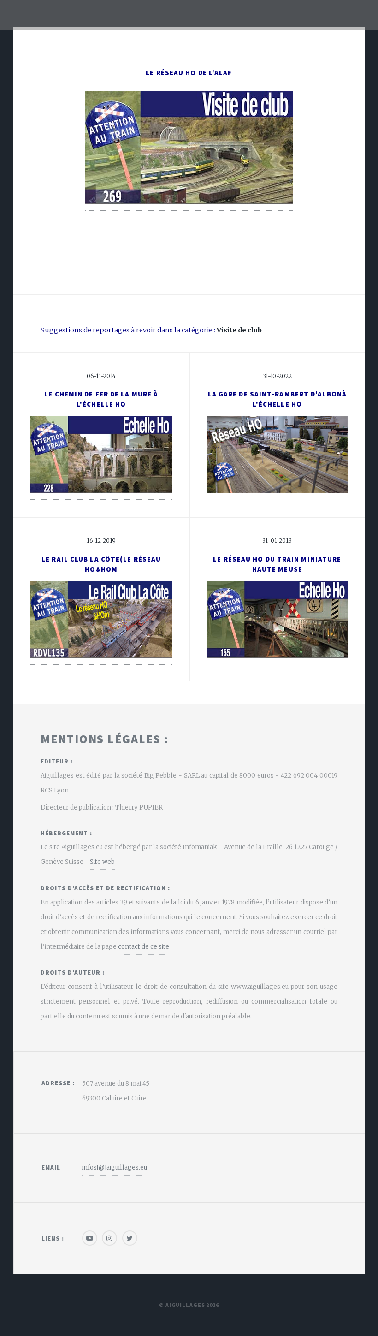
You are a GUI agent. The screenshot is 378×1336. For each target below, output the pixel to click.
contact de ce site (143, 947)
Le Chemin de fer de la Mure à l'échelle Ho (101, 399)
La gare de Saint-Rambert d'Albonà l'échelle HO (277, 399)
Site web (102, 862)
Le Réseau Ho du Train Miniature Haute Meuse (277, 564)
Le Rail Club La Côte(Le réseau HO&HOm (101, 564)
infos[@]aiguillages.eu (114, 1167)
